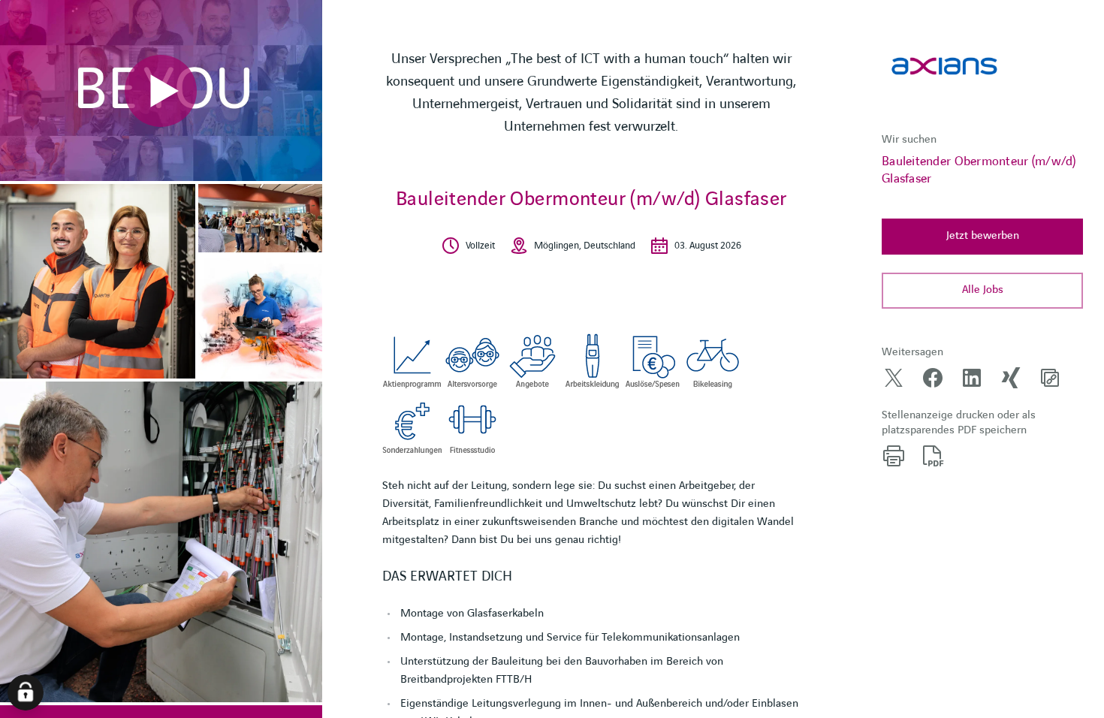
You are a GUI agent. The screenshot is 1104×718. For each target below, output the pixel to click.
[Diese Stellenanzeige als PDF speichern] (933, 456)
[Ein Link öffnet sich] (944, 65)
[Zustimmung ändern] (26, 692)
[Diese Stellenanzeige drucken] (894, 456)
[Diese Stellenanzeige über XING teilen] (1011, 378)
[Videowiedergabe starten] (161, 91)
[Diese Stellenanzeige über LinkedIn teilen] (972, 378)
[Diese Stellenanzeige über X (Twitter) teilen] (894, 378)
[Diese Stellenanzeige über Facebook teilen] (933, 378)
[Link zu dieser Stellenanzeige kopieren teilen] (1050, 378)
